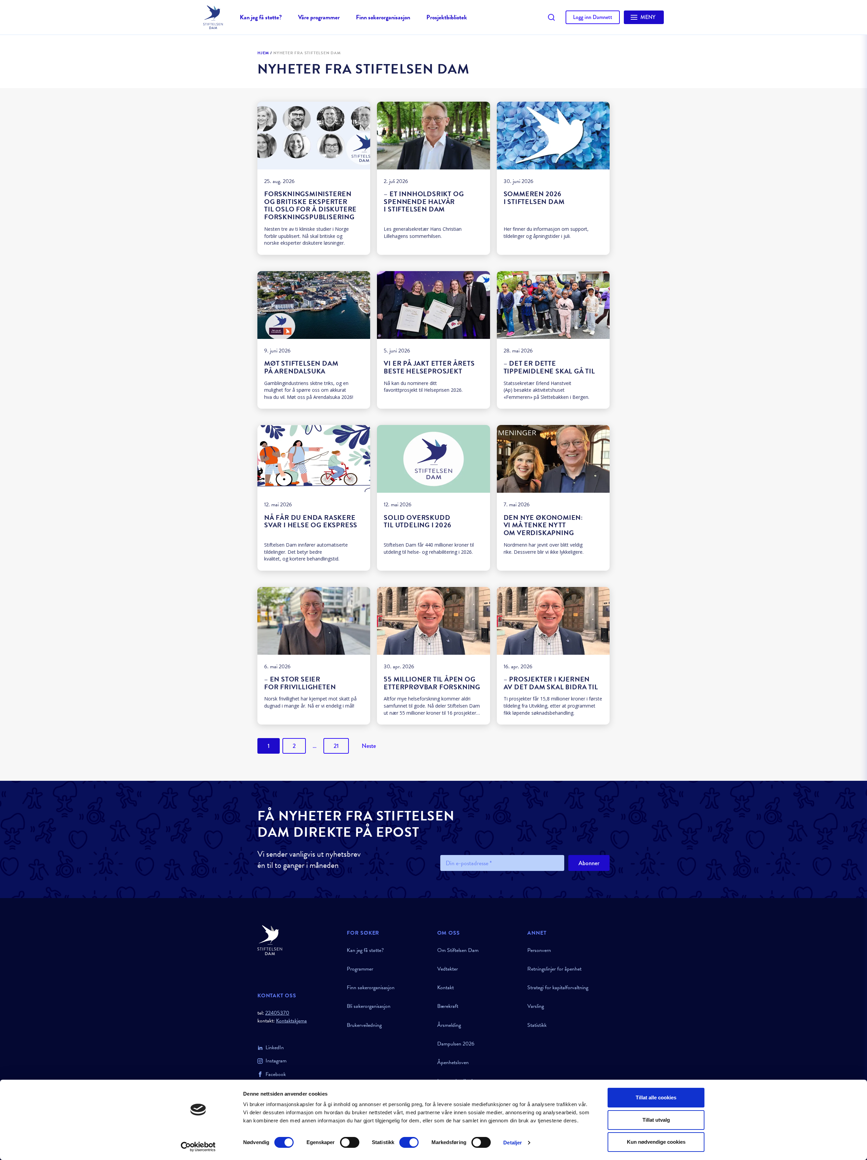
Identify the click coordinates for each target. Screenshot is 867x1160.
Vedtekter (447, 969)
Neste (369, 745)
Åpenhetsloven (453, 1062)
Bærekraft (447, 1006)
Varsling (535, 1006)
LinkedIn (275, 1047)
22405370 (277, 1013)
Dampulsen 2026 (455, 1044)
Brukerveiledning (364, 1025)
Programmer (360, 969)
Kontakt (445, 987)
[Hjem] (298, 940)
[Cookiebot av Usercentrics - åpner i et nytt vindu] (198, 1147)
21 (336, 745)
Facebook (276, 1074)
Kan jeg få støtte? (261, 17)
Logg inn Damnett (592, 17)
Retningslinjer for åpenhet (554, 969)
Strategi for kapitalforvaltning (557, 987)
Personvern (539, 950)
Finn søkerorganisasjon (383, 17)
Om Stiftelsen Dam (458, 950)
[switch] (349, 1142)
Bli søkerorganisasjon (368, 1006)
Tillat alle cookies (656, 1097)
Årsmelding (449, 1025)
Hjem (263, 53)
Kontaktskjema (291, 1021)
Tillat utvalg (656, 1120)
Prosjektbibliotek (446, 17)
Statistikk (537, 1025)
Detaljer (512, 1142)
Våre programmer (319, 17)
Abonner (588, 863)
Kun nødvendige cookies (656, 1142)
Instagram (276, 1061)
